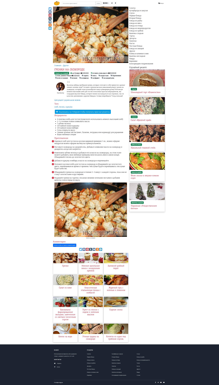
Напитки (132, 41)
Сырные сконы (116, 309)
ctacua (58, 367)
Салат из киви (65, 287)
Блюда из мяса (135, 23)
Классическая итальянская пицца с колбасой (90, 290)
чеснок (62, 107)
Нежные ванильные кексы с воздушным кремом (91, 268)
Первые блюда (135, 16)
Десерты (132, 38)
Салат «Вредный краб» (141, 120)
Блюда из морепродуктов (139, 28)
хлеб (56, 107)
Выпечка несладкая (137, 56)
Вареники (133, 61)
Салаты (132, 8)
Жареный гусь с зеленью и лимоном (116, 288)
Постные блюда (135, 46)
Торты (132, 36)
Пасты (131, 43)
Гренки (65, 266)
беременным (116, 75)
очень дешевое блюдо (63, 75)
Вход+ (162, 3)
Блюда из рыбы (135, 21)
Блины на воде (65, 336)
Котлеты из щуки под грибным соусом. (116, 337)
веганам (74, 78)
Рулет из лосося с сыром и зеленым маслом (91, 312)
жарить (86, 75)
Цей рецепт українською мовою (67, 100)
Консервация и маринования (141, 64)
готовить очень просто (100, 73)
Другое (132, 51)
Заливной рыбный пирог (116, 267)
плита (94, 75)
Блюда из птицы (136, 26)
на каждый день (108, 78)
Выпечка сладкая (136, 33)
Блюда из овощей (136, 48)
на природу (85, 78)
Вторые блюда (135, 18)
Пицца (132, 59)
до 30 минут (76, 73)
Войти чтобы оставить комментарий (64, 245)
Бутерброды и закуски (138, 10)
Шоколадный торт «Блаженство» (145, 92)
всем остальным (62, 78)
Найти (98, 3)
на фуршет (96, 78)
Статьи (138, 375)
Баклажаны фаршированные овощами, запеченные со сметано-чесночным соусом (65, 314)
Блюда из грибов (136, 31)
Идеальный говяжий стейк (143, 148)
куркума (69, 107)
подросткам (104, 75)
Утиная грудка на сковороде (90, 337)
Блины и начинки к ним (139, 54)
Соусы (131, 13)
